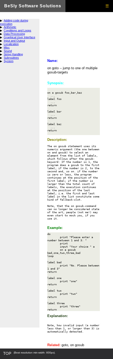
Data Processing (14, 33)
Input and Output (14, 40)
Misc (7, 47)
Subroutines (11, 57)
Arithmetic (10, 27)
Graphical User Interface (19, 37)
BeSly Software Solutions (32, 6)
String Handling (13, 54)
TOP (7, 353)
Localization (11, 44)
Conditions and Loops (17, 30)
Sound (8, 50)
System (8, 61)
